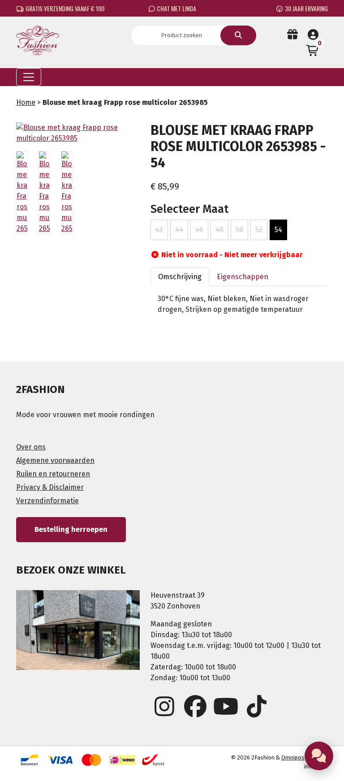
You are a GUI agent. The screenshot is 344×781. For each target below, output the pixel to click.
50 (239, 229)
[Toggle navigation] (28, 77)
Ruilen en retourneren (53, 474)
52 (258, 229)
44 (179, 229)
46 (199, 229)
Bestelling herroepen (71, 529)
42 (159, 229)
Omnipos (293, 757)
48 (219, 229)
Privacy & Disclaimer (50, 487)
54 (278, 229)
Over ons (31, 447)
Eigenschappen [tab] (242, 276)
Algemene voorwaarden (55, 460)
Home (25, 102)
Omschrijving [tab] (180, 276)
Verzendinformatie (47, 500)
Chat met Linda (175, 8)
